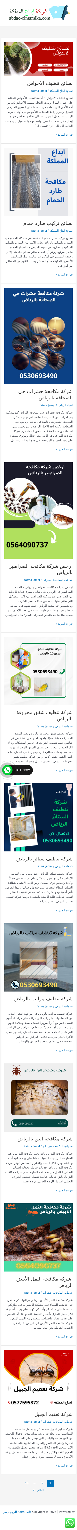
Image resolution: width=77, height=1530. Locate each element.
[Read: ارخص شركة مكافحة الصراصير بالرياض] (38, 510)
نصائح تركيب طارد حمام (48, 223)
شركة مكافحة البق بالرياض (45, 1139)
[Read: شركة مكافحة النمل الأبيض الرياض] (38, 1237)
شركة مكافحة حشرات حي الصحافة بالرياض (45, 394)
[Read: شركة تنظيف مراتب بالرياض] (38, 957)
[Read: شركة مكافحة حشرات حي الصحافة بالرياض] (38, 335)
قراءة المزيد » (64, 134)
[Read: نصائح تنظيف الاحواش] (38, 58)
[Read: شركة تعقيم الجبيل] (38, 1378)
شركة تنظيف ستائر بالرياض (44, 859)
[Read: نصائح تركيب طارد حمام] (38, 181)
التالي (38, 1490)
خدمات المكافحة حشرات (58, 579)
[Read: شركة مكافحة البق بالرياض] (38, 1097)
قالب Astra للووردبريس (16, 1511)
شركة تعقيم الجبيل (53, 1414)
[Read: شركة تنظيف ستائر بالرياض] (38, 817)
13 (26, 1483)
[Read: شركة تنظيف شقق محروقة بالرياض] (38, 670)
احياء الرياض (65, 405)
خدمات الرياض (64, 726)
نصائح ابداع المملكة (61, 90)
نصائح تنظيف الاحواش (50, 83)
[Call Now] (7, 770)
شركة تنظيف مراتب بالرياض (43, 999)
